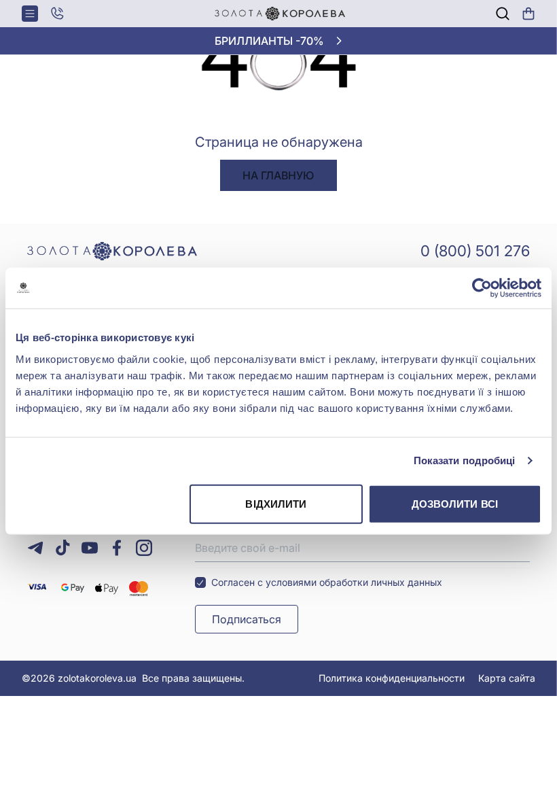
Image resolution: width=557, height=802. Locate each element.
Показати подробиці (465, 460)
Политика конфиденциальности (392, 678)
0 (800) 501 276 (475, 251)
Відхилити (275, 503)
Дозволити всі (455, 503)
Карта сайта (506, 678)
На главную (278, 175)
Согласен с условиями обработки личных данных (326, 582)
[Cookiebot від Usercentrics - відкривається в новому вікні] (482, 288)
